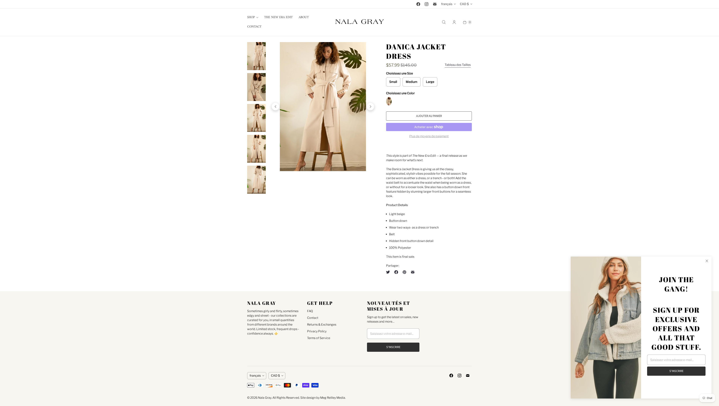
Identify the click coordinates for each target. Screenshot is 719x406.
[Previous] (275, 106)
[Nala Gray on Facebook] (418, 4)
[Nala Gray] (359, 22)
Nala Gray (264, 397)
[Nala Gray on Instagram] (426, 4)
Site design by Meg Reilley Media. (323, 397)
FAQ (310, 311)
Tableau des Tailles (458, 65)
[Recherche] (444, 22)
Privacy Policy (317, 331)
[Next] (370, 106)
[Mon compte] (454, 22)
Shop (251, 17)
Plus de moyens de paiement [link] (429, 136)
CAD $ (464, 4)
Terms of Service (318, 338)
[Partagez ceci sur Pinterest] (404, 272)
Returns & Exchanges (321, 324)
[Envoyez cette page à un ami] (413, 272)
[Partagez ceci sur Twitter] (389, 272)
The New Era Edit (278, 17)
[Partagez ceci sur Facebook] (396, 272)
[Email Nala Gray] (435, 4)
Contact (254, 27)
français (446, 4)
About (304, 17)
